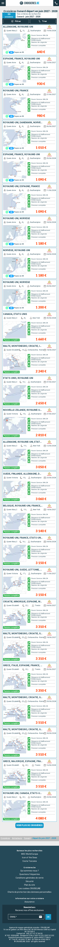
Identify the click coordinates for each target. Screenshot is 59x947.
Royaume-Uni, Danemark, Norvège (23, 122)
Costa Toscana (29, 861)
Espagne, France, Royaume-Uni (21, 59)
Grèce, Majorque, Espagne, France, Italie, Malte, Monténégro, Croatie (23, 761)
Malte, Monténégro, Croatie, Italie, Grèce (23, 346)
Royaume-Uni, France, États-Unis (23, 538)
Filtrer (18, 21)
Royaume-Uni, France (15, 90)
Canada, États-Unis (15, 314)
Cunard (27, 838)
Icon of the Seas (29, 857)
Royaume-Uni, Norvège (16, 218)
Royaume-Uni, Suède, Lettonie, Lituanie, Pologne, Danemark (23, 570)
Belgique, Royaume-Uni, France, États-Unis (23, 506)
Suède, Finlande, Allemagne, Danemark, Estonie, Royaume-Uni (23, 474)
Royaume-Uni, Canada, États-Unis (23, 793)
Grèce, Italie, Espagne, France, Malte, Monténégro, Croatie (23, 665)
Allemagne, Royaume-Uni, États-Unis (23, 442)
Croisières (5, 838)
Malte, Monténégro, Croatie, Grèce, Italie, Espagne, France (23, 633)
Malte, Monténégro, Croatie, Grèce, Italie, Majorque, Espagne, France (23, 697)
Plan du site (29, 885)
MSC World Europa (29, 854)
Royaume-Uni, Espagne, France (21, 186)
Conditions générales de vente (30, 878)
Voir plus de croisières (29, 825)
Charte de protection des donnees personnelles (29, 892)
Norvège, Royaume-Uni (16, 250)
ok (48, 917)
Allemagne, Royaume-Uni (18, 27)
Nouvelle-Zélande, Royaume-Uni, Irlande (23, 410)
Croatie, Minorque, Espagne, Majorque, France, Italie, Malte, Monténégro (23, 602)
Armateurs (17, 838)
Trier (44, 21)
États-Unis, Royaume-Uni (18, 378)
